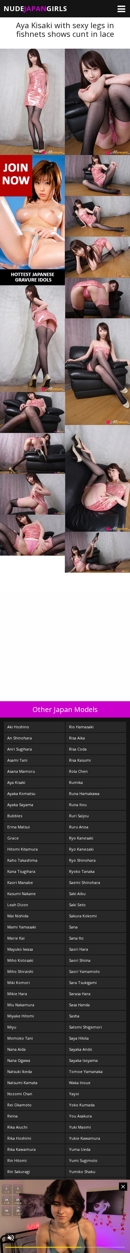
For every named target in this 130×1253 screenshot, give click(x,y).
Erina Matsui (18, 826)
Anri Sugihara (19, 749)
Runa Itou (78, 804)
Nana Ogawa (18, 1060)
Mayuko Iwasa (20, 949)
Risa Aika (77, 737)
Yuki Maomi (80, 1127)
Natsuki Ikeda (19, 1071)
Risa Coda (78, 749)
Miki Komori (18, 982)
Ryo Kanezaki (81, 849)
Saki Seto (77, 904)
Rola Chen (78, 771)
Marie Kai (16, 938)
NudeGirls (35, 8)
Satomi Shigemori (85, 1027)
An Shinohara (19, 737)
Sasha (74, 1015)
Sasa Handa (79, 1004)
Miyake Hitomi (20, 1015)
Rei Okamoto (19, 1104)
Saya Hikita (79, 1038)
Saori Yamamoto (84, 971)
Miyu (11, 1027)
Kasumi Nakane (21, 893)
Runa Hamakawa (84, 793)
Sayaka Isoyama (83, 1060)
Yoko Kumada (82, 1104)
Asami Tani (17, 760)
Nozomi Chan (19, 1093)
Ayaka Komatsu (21, 793)
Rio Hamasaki (81, 726)
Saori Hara (78, 949)
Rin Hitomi (17, 1160)
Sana (73, 926)
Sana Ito (76, 938)
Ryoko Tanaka (82, 871)
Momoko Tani (20, 1038)
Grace (13, 838)
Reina (12, 1116)
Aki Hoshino (18, 726)
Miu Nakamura (20, 1004)
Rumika (76, 782)
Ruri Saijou (79, 815)
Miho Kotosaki (20, 960)
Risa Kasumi (80, 760)
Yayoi (74, 1093)
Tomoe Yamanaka (86, 1071)
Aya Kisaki (16, 782)
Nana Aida (16, 1049)
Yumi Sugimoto (83, 1160)
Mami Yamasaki (21, 926)
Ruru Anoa (78, 826)
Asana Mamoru (21, 771)
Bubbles (14, 815)
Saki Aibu (77, 893)
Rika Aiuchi (17, 1127)
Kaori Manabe (20, 882)
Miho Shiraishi (20, 971)
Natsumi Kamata (22, 1082)
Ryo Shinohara (82, 860)
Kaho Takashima (22, 860)
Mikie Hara (17, 993)
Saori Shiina (79, 960)
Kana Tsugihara (21, 871)
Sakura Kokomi (83, 915)
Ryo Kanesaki (81, 838)
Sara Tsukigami (83, 982)
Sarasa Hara (79, 993)
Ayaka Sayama (20, 804)
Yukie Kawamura (84, 1138)
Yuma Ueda (79, 1149)
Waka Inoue (79, 1082)
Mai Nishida (17, 915)
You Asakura (80, 1116)
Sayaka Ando (80, 1049)
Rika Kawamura (21, 1149)
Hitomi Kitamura (22, 849)
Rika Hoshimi (19, 1138)
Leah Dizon (17, 904)
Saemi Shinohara (84, 882)
